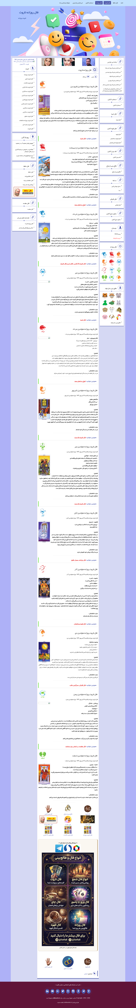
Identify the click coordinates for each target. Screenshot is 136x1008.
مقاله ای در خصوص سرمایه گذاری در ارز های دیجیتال (24, 150)
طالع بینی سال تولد (116, 322)
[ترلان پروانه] (68, 62)
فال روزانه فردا (29, 223)
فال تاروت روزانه (28, 74)
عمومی (86, 973)
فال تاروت (107, 2)
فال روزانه (99, 2)
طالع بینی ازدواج (116, 171)
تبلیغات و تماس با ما (64, 2)
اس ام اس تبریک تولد (115, 76)
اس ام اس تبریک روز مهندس (113, 72)
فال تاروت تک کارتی (28, 87)
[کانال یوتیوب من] (52, 991)
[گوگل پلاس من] (58, 991)
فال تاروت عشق (28, 116)
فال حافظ (115, 2)
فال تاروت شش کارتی (27, 103)
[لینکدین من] (47, 991)
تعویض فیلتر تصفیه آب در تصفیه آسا (25, 144)
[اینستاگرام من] (73, 991)
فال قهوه (118, 134)
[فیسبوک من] (78, 991)
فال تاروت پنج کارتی (27, 99)
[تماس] (68, 991)
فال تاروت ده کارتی (28, 112)
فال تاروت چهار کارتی (27, 95)
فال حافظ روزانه (29, 176)
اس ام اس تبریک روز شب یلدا (113, 68)
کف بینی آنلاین (117, 157)
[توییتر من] (63, 991)
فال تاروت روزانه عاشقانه (26, 120)
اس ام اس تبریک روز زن (114, 80)
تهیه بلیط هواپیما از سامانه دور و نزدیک (25, 156)
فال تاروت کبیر (29, 78)
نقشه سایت (60, 1002)
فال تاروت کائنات (28, 82)
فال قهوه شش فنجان (115, 142)
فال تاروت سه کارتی (27, 91)
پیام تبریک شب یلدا (28, 184)
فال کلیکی (118, 205)
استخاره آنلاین (89, 2)
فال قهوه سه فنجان (115, 138)
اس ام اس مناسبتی (78, 2)
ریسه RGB (118, 234)
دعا (120, 190)
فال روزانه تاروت (28, 12)
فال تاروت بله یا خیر (28, 124)
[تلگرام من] (84, 991)
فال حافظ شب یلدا (28, 180)
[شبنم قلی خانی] (48, 62)
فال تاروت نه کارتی (28, 107)
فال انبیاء (118, 119)
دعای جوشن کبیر (116, 186)
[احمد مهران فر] (88, 62)
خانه (122, 2)
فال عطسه (30, 209)
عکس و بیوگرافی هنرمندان (26, 227)
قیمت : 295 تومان (24, 62)
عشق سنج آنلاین (116, 219)
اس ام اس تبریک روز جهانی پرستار (112, 84)
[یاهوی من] (89, 991)
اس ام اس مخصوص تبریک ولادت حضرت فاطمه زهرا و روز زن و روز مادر (112, 89)
